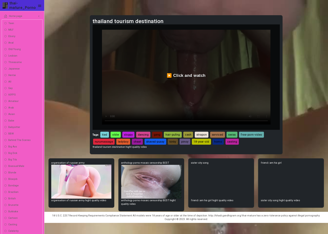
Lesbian (12, 55)
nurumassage (104, 141)
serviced (217, 134)
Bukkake (13, 211)
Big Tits (12, 159)
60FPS (12, 94)
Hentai (12, 75)
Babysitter (14, 127)
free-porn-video (251, 134)
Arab (11, 107)
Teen (11, 23)
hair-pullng (173, 134)
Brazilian (13, 192)
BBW (11, 133)
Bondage (13, 185)
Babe (11, 120)
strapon (201, 134)
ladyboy (123, 141)
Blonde (12, 172)
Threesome (15, 62)
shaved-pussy (155, 141)
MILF (11, 29)
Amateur (13, 101)
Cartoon (13, 218)
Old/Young (14, 49)
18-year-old (201, 141)
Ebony (12, 36)
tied (104, 134)
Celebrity (13, 231)
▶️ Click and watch (186, 75)
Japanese (14, 68)
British (12, 198)
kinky (172, 141)
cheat (137, 141)
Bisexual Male (16, 166)
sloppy (128, 134)
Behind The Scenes (19, 140)
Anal (11, 42)
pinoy (185, 141)
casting (232, 141)
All (9, 81)
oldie (115, 134)
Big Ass (12, 146)
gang (157, 134)
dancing (143, 134)
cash (188, 134)
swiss (232, 134)
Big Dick (12, 153)
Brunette (13, 205)
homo (218, 141)
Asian (11, 114)
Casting (12, 224)
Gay (10, 88)
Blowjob (13, 179)
